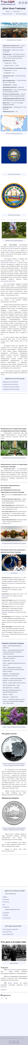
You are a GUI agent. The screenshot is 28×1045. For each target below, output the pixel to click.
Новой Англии (8, 248)
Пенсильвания (6, 918)
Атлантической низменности (8, 262)
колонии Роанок (12, 969)
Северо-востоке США (14, 246)
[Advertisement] (14, 409)
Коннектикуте (10, 583)
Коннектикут (6, 899)
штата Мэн (23, 470)
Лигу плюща (22, 581)
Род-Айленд (6, 907)
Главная (7, 11)
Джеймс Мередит (13, 983)
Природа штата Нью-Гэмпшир (10, 382)
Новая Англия (15, 50)
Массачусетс (11, 250)
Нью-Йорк (5, 915)
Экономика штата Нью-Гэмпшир (11, 389)
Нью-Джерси (6, 913)
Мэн (26, 248)
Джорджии (9, 472)
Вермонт (23, 250)
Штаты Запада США (8, 934)
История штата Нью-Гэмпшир (10, 384)
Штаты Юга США (7, 932)
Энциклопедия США (8, 4)
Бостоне (21, 632)
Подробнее (3, 989)
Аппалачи (3, 264)
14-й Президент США (7, 589)
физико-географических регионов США (12, 260)
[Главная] (8, 1)
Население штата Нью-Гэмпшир (11, 387)
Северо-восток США (7, 14)
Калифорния (11, 612)
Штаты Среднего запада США (10, 929)
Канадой (12, 252)
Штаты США (16, 11)
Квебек (23, 252)
